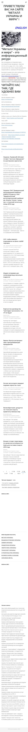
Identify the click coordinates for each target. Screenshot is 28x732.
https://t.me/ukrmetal (7, 99)
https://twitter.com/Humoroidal (15, 118)
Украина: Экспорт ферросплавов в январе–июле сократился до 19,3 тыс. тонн (13, 660)
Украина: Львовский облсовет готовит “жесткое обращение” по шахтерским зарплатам (13, 159)
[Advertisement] (14, 513)
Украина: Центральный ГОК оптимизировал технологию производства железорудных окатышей (12, 645)
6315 (19, 473)
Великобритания (7, 414)
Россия (5, 387)
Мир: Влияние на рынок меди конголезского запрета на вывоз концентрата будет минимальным (12, 709)
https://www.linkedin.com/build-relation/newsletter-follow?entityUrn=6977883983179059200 (13, 136)
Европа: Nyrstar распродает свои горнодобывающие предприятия (12, 342)
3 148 (11, 473)
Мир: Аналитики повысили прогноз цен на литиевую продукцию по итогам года (12, 630)
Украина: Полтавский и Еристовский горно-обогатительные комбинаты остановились (12, 663)
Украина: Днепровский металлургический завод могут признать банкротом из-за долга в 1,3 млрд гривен (13, 688)
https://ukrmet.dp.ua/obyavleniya (10, 76)
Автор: (11, 164)
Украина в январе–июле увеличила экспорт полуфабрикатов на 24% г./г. (12, 693)
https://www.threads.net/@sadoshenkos (12, 149)
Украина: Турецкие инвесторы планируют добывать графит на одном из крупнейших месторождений (12, 655)
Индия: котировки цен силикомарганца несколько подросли (12, 275)
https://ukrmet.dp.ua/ (6, 125)
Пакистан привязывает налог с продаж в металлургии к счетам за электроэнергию (12, 714)
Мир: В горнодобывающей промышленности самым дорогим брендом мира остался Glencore (13, 626)
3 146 (23, 471)
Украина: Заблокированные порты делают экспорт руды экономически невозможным (12, 622)
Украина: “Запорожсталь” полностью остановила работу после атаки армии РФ (12, 718)
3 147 (6, 473)
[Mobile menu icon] (2, 2)
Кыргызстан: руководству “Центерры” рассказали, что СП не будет (13, 311)
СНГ (4, 245)
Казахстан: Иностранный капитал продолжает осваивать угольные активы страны (13, 671)
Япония (5, 449)
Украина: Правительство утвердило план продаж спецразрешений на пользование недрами (12, 639)
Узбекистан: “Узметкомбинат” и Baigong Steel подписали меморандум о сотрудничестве (13, 650)
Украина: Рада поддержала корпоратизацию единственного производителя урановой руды (13, 634)
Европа (5, 347)
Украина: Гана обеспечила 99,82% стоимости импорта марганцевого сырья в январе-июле (13, 705)
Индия (4, 279)
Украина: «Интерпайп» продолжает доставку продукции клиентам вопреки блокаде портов (13, 701)
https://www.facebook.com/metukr (10, 106)
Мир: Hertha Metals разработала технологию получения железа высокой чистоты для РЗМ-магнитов (13, 610)
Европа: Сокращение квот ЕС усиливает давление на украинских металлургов (11, 667)
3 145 (18, 471)
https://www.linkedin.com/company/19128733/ (13, 132)
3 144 (13, 471)
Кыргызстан (6, 315)
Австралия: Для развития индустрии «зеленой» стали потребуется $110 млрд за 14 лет (13, 615)
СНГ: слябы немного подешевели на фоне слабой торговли (13, 241)
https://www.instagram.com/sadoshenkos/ (12, 144)
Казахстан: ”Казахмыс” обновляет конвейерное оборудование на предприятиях (13, 697)
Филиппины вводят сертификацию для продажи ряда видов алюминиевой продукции (13, 683)
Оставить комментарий (15, 166)
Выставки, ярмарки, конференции (10, 487)
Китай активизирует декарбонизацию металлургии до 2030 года (11, 618)
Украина (5, 163)
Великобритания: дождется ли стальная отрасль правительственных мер (13, 410)
